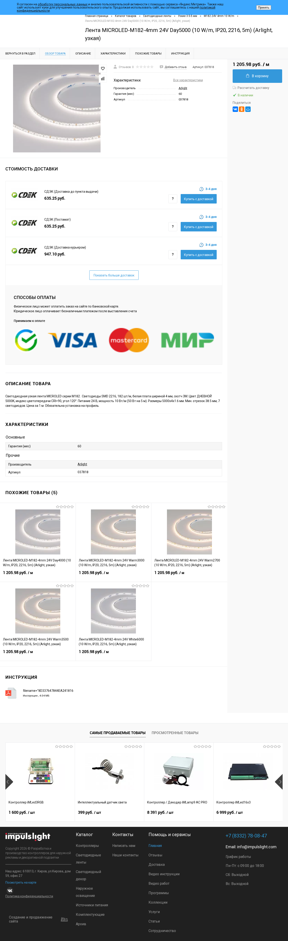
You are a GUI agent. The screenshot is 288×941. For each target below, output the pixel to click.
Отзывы (155, 855)
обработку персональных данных (63, 4)
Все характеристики (188, 80)
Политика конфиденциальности (29, 896)
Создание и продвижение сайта (30, 919)
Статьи (154, 921)
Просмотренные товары (175, 732)
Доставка (156, 864)
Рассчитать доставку (253, 88)
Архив (81, 924)
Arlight (183, 88)
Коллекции (157, 902)
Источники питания (92, 905)
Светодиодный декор (88, 875)
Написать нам (123, 846)
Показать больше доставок (114, 275)
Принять (263, 7)
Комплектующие (90, 914)
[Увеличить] (57, 108)
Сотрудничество (162, 931)
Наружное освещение (85, 892)
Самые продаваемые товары (118, 732)
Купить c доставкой (198, 199)
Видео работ (158, 883)
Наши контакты (125, 855)
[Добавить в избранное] (103, 69)
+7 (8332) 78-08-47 (246, 836)
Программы (158, 893)
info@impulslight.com (257, 846)
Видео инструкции (164, 874)
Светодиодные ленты (88, 858)
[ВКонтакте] (235, 109)
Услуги (154, 912)
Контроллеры (87, 846)
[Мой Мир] (248, 109)
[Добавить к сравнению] (103, 79)
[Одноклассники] (241, 109)
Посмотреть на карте (20, 882)
